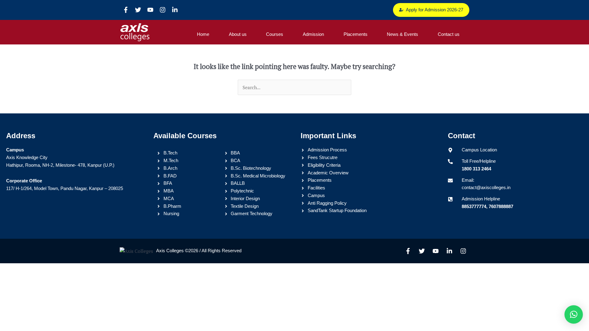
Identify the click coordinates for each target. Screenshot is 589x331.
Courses (274, 34)
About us (238, 34)
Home (203, 34)
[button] (573, 314)
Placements (356, 34)
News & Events (402, 34)
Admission (313, 34)
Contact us (449, 34)
